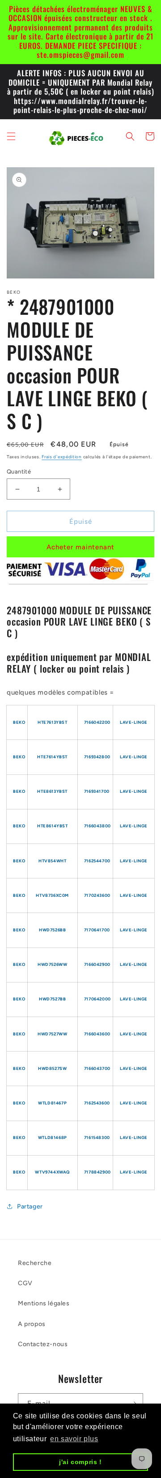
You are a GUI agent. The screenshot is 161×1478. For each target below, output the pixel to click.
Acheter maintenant (80, 547)
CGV (25, 1283)
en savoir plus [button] (74, 1439)
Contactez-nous (43, 1344)
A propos (32, 1324)
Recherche (34, 1263)
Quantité (19, 471)
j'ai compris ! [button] (80, 1461)
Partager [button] (30, 1206)
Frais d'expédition (62, 457)
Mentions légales (44, 1303)
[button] (11, 136)
